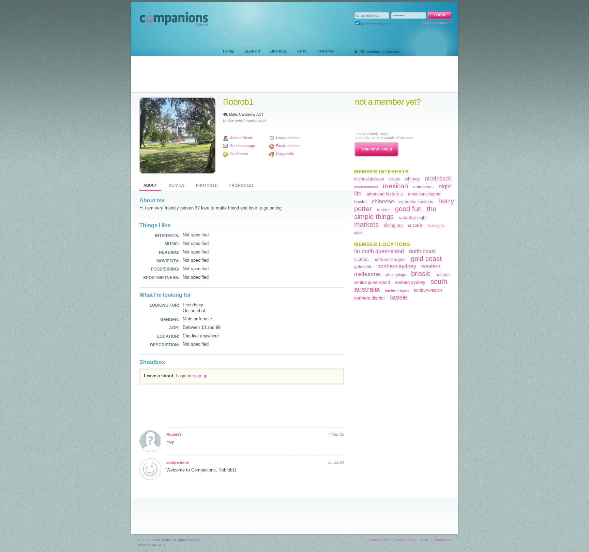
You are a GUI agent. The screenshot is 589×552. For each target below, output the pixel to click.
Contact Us (442, 540)
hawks (360, 201)
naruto (394, 179)
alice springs (395, 275)
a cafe (415, 225)
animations (423, 187)
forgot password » (437, 23)
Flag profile (285, 154)
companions (177, 462)
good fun (408, 209)
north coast (422, 251)
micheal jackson (369, 179)
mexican (395, 186)
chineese (383, 201)
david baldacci (366, 187)
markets (366, 224)
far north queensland (379, 251)
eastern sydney (410, 282)
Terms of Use (378, 540)
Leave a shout (288, 138)
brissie (421, 273)
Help (424, 540)
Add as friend (241, 138)
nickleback (438, 178)
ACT (260, 114)
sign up (200, 375)
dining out (393, 225)
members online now (380, 51)
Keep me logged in (376, 24)
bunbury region (428, 290)
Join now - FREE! (376, 149)
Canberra (247, 114)
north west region (390, 259)
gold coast (426, 258)
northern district (369, 298)
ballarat (443, 274)
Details (176, 185)
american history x (384, 194)
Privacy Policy (405, 540)
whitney (412, 178)
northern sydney (396, 266)
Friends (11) (241, 185)
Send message (242, 146)
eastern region (397, 290)
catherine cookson (416, 202)
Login (181, 375)
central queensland (372, 282)
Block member (288, 146)
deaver (383, 209)
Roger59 (173, 434)
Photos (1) (207, 185)
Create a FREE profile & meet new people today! (396, 118)
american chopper (425, 194)
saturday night (413, 217)
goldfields (363, 266)
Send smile (239, 154)
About (150, 185)
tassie (399, 297)
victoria (361, 259)
